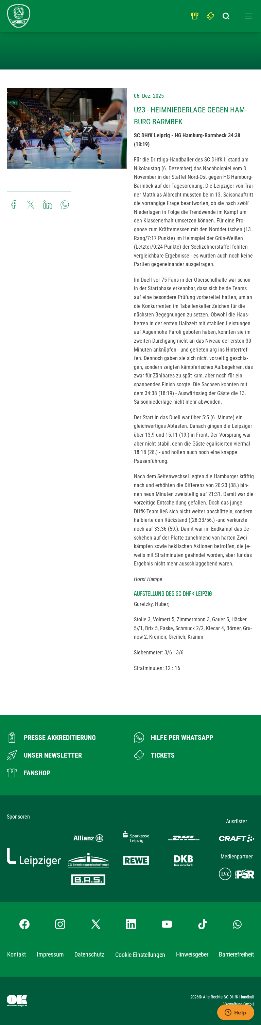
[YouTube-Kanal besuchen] (167, 924)
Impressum (50, 954)
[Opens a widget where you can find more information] (235, 1013)
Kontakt (16, 954)
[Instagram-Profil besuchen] (60, 924)
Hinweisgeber (192, 954)
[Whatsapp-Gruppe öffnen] (237, 924)
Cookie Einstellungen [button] (140, 954)
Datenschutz (89, 954)
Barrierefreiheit (236, 954)
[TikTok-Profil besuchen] (202, 924)
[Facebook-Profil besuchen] (24, 924)
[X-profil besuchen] (96, 924)
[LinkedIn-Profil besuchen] (131, 924)
